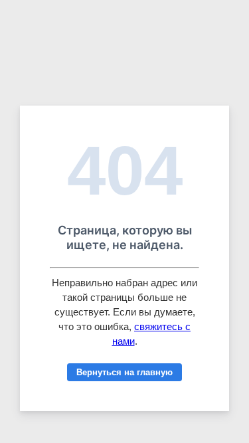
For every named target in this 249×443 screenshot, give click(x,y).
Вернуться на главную (124, 372)
